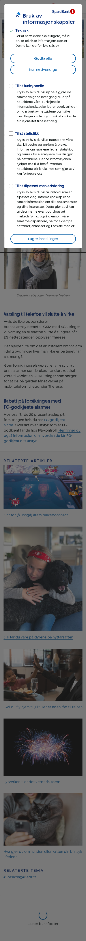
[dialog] (43, 126)
